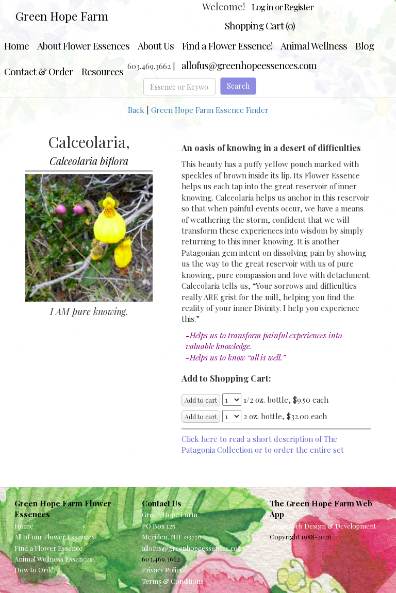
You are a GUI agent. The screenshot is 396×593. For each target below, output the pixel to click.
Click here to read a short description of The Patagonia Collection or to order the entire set (263, 444)
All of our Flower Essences (54, 536)
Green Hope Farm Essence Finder (210, 110)
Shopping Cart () (260, 25)
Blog (364, 45)
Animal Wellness (313, 45)
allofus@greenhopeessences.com (249, 65)
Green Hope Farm (61, 16)
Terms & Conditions (173, 580)
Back (136, 110)
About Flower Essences (83, 45)
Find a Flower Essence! (227, 45)
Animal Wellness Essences (53, 558)
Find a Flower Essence (48, 547)
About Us (156, 45)
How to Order (35, 569)
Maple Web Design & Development (323, 525)
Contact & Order (38, 71)
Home (16, 45)
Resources (102, 71)
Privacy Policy (162, 569)
